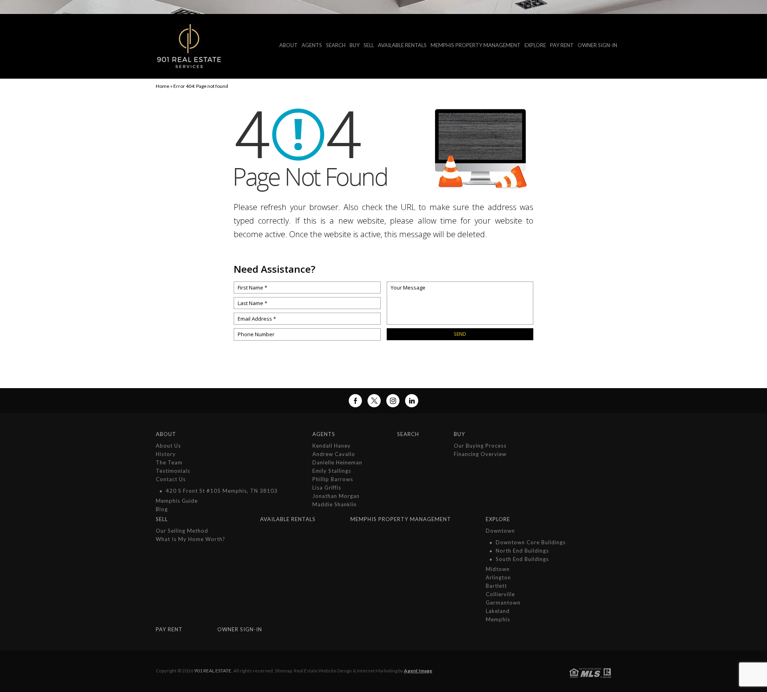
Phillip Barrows (332, 479)
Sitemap (283, 671)
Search (336, 45)
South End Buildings (522, 559)
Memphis (498, 619)
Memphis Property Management (476, 45)
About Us (168, 445)
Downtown (500, 530)
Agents (312, 45)
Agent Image (418, 671)
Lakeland (498, 611)
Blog (162, 509)
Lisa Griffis (326, 487)
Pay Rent (562, 45)
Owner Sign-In (597, 45)
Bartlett (496, 586)
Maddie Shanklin (334, 504)
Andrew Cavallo (333, 454)
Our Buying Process (480, 445)
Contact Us (171, 479)
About (288, 45)
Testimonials (173, 471)
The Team (169, 462)
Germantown (503, 602)
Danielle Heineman (337, 462)
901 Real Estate (212, 671)
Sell (369, 45)
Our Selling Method (182, 530)
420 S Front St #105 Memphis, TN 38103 (222, 491)
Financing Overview (480, 454)
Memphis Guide (177, 501)
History (166, 454)
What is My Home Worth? (190, 539)
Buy (355, 45)
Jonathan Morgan (336, 496)
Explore (535, 45)
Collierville (500, 594)
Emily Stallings (331, 471)
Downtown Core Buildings (531, 542)
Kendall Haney (331, 445)
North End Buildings (522, 550)
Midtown (498, 569)
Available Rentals (402, 45)
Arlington (498, 577)
